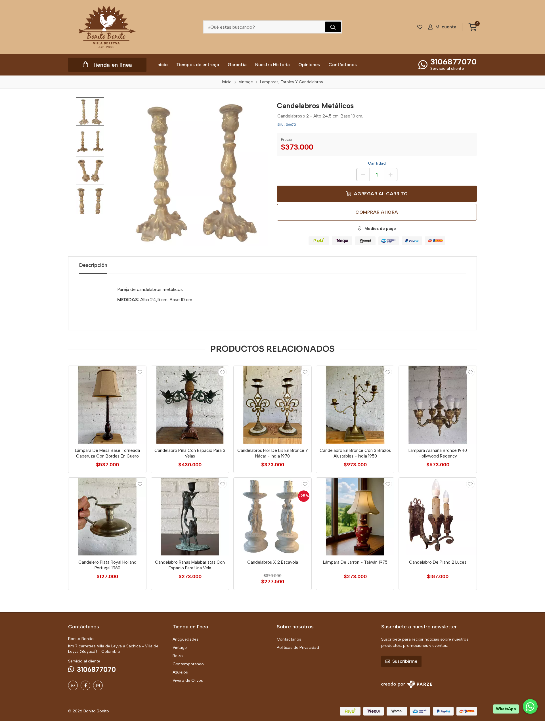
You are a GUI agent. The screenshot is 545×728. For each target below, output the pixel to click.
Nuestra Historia (272, 64)
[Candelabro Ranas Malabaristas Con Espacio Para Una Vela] (190, 516)
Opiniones (309, 64)
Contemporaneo (188, 664)
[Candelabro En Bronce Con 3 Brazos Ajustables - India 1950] (355, 405)
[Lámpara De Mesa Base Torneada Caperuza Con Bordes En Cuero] (107, 405)
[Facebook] (85, 685)
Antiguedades (185, 639)
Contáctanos (342, 64)
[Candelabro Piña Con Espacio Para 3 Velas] (190, 405)
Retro (178, 655)
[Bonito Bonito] (107, 27)
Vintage (180, 647)
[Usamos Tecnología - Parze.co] (406, 684)
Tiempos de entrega (197, 64)
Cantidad (377, 163)
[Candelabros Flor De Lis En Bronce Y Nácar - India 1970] (272, 405)
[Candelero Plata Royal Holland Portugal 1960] (107, 516)
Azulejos (180, 672)
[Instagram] (98, 685)
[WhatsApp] (73, 685)
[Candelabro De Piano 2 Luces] (438, 516)
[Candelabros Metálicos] (194, 171)
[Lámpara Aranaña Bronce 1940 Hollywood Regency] (438, 405)
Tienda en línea (112, 64)
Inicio (162, 64)
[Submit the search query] (333, 27)
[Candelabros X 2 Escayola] (272, 516)
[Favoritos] (419, 27)
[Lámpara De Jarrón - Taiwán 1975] (355, 516)
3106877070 (453, 62)
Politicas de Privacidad (298, 647)
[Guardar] (140, 372)
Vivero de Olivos (188, 680)
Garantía (237, 64)
